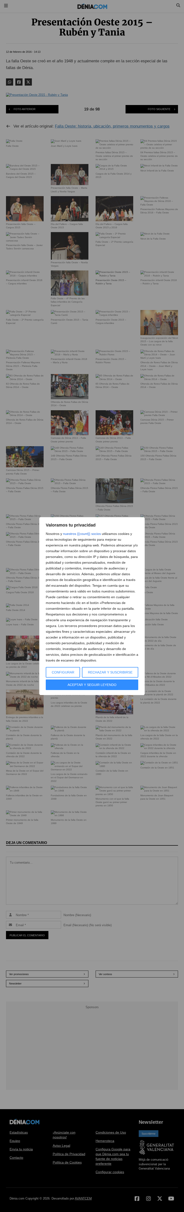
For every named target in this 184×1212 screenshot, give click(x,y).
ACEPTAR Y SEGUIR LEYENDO (92, 685)
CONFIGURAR (63, 672)
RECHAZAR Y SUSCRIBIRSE (110, 672)
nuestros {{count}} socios (82, 534)
